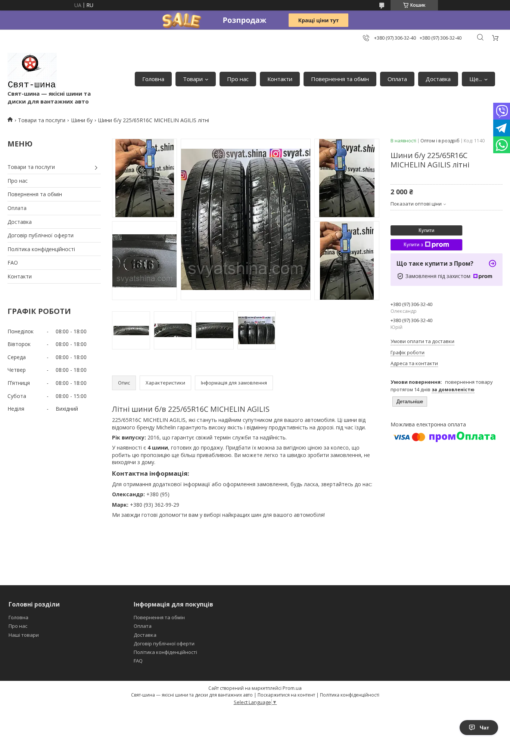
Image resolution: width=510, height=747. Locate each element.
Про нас (238, 79)
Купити (426, 230)
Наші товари (24, 635)
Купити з (413, 244)
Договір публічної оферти (40, 235)
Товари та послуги (41, 120)
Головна (153, 79)
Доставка (438, 79)
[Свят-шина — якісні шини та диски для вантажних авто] (32, 71)
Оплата (397, 79)
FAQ (138, 660)
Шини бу (82, 120)
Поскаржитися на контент (286, 695)
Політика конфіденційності (41, 249)
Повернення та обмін (340, 79)
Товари (193, 79)
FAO (12, 262)
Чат (484, 728)
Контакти (279, 79)
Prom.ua (292, 688)
